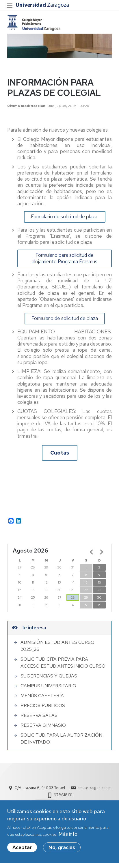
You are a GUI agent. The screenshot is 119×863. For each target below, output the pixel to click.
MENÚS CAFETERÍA (42, 696)
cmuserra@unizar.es (94, 787)
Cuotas (59, 452)
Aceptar (22, 847)
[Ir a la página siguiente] (101, 552)
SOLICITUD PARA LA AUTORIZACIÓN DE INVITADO (61, 738)
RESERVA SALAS (39, 715)
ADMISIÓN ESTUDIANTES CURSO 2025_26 (57, 645)
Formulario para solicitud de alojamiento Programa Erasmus (64, 258)
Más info (68, 834)
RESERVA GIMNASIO (43, 725)
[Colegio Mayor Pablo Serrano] (33, 23)
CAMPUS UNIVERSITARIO (48, 686)
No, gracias (62, 847)
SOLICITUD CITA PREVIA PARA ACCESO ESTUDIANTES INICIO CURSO (63, 662)
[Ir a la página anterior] (91, 552)
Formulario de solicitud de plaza (64, 216)
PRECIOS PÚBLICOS (43, 705)
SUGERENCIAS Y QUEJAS (49, 676)
